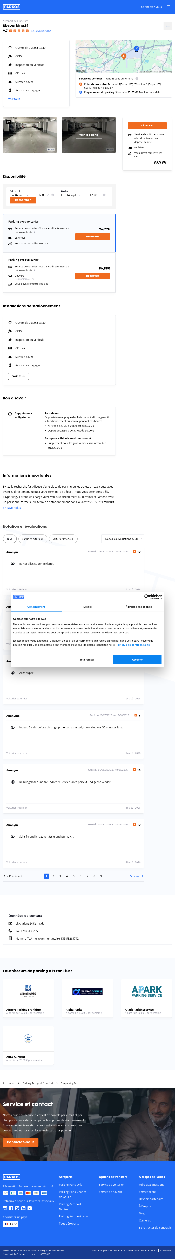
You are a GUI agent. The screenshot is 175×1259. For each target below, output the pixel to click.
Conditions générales (102, 1250)
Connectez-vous (151, 6)
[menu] (137, 78)
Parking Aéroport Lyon (73, 1216)
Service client (147, 1192)
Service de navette (111, 1192)
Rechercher (23, 200)
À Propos (145, 1206)
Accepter (137, 659)
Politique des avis (149, 1250)
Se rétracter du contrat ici (155, 1227)
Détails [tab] (87, 606)
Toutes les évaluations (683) (121, 538)
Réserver (92, 236)
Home (11, 1083)
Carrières (145, 1220)
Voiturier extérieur (32, 538)
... (108, 876)
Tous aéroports (69, 1223)
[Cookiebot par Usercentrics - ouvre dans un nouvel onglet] (147, 596)
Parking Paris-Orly (70, 1185)
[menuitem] (137, 78)
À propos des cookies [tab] (139, 606)
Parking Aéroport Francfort (38, 1083)
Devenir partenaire (151, 1199)
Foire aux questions (151, 1185)
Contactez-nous (20, 1142)
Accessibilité (165, 1250)
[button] (24, 191)
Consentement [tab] (36, 606)
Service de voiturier (111, 1185)
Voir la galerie (88, 135)
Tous (9, 538)
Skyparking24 (68, 1083)
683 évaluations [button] (41, 31)
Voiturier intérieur (63, 538)
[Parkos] (11, 7)
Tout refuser (87, 659)
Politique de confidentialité (133, 644)
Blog (142, 1213)
